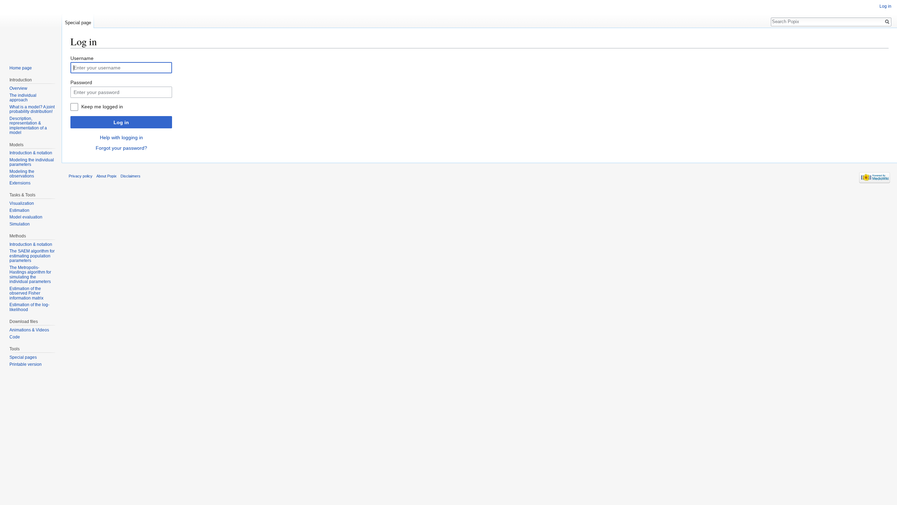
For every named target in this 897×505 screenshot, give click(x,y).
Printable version (25, 364)
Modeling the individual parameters (31, 162)
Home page (20, 68)
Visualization (21, 203)
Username (82, 58)
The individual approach (22, 98)
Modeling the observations (21, 174)
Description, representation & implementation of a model (28, 125)
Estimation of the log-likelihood (29, 307)
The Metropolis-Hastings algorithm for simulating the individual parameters (30, 274)
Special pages (23, 357)
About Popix (106, 176)
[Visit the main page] (31, 28)
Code (14, 337)
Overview (18, 88)
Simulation (19, 224)
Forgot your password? (121, 148)
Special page (78, 22)
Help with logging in (121, 137)
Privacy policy (81, 176)
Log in (121, 122)
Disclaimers (131, 176)
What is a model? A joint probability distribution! (32, 109)
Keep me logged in (102, 106)
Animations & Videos (29, 330)
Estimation (19, 210)
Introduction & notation (30, 152)
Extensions (19, 183)
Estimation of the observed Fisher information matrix (26, 293)
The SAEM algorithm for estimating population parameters (32, 256)
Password (81, 82)
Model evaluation (25, 217)
